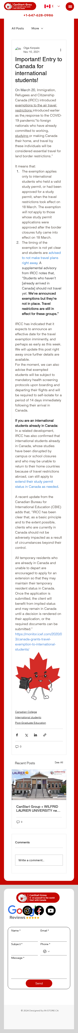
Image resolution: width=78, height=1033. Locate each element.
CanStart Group (23, 4)
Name (15, 930)
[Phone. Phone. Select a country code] (46, 951)
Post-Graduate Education (30, 723)
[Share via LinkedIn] (35, 735)
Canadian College (26, 712)
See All (59, 762)
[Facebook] (39, 910)
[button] (70, 6)
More (35, 28)
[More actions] (60, 50)
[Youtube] (51, 910)
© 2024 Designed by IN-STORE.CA (39, 1010)
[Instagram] (27, 910)
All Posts (18, 28)
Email (44, 930)
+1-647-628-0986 (38, 15)
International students (28, 717)
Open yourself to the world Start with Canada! (21, 7)
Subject (16, 944)
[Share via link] (45, 735)
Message (17, 958)
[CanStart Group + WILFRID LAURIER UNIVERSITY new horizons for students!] (39, 785)
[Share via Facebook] (17, 735)
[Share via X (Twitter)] (26, 735)
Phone (45, 944)
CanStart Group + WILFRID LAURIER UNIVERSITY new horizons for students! (37, 808)
